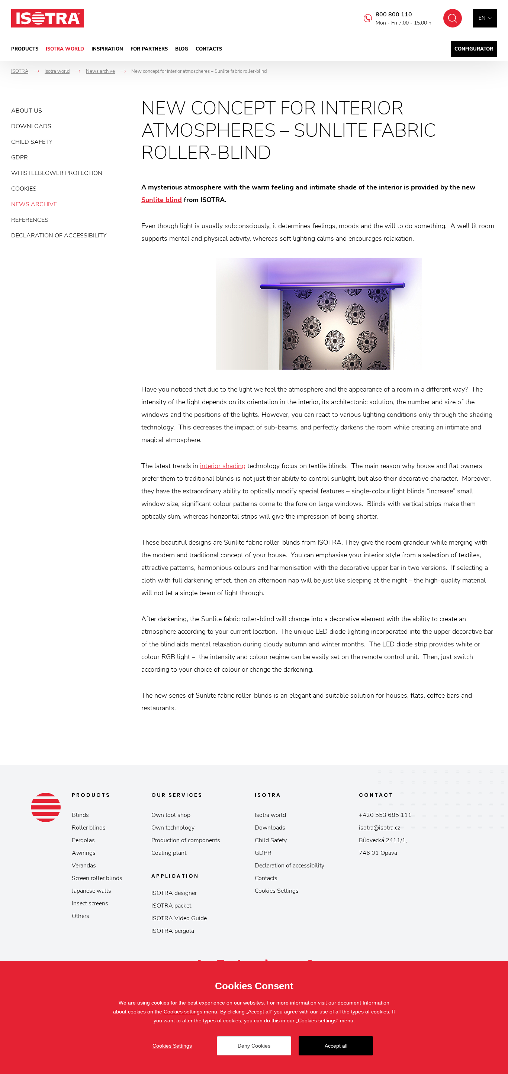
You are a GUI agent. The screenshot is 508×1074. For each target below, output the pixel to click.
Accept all (336, 1046)
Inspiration (107, 49)
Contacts (209, 49)
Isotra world (65, 49)
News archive (34, 204)
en (482, 18)
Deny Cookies (254, 1046)
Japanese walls (91, 891)
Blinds (80, 815)
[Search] (452, 18)
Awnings (84, 853)
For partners (149, 49)
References (29, 220)
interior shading (222, 465)
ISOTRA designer (174, 893)
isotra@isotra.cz (379, 828)
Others (80, 916)
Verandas (84, 866)
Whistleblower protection (56, 173)
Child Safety (31, 142)
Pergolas (83, 840)
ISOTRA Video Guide (179, 918)
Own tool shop (170, 815)
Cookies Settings (277, 891)
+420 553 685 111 (385, 815)
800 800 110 (394, 14)
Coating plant (168, 853)
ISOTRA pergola (172, 931)
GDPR (19, 157)
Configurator (473, 49)
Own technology (172, 828)
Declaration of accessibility (58, 235)
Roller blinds (89, 828)
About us (26, 111)
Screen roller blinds (97, 878)
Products (24, 49)
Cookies (23, 189)
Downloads (31, 126)
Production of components (185, 840)
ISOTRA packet (171, 906)
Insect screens (90, 903)
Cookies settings (183, 1012)
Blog (181, 49)
